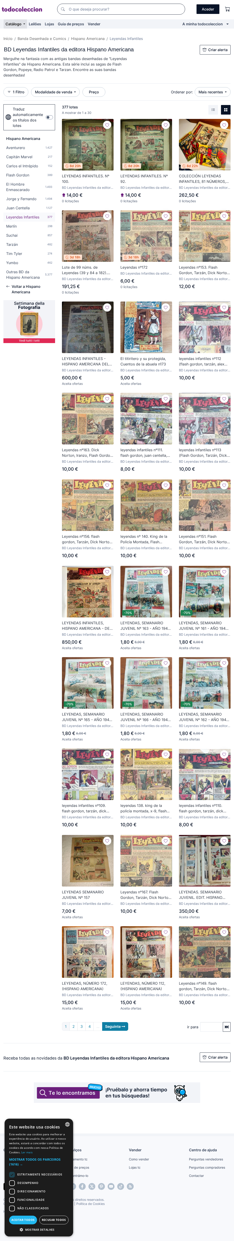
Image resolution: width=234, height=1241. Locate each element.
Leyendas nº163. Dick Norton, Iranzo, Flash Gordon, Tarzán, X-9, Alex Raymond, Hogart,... (87, 453)
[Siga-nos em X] (91, 1186)
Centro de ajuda (203, 1150)
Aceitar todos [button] (23, 1220)
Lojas (49, 24)
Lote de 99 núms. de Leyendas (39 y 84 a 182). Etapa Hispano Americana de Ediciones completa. (87, 270)
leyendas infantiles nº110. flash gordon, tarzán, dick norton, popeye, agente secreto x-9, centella (201, 808)
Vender (94, 24)
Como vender (139, 1159)
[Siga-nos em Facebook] (82, 1186)
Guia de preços (71, 24)
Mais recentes (211, 92)
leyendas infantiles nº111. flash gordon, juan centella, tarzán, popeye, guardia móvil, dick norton (143, 453)
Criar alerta (218, 49)
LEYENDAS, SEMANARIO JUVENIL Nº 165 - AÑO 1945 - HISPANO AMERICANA (87, 717)
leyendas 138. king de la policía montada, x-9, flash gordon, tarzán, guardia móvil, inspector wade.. (143, 808)
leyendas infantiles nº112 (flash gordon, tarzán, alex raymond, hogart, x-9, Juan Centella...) (202, 361)
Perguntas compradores (207, 1167)
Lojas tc (135, 1167)
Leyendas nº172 (134, 267)
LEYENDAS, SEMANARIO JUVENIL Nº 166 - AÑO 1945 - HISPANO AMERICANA (145, 717)
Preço (94, 92)
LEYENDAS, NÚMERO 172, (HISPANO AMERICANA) (84, 986)
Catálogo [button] (13, 24)
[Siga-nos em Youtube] (111, 1186)
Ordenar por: (182, 92)
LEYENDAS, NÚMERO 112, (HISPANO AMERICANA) (142, 986)
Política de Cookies (90, 1204)
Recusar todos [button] (54, 1220)
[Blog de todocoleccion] (130, 1186)
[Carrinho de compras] (227, 9)
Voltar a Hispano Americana (26, 289)
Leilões (35, 24)
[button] (39, 1162)
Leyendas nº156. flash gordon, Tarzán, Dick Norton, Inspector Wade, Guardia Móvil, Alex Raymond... (87, 539)
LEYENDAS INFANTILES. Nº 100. (85, 179)
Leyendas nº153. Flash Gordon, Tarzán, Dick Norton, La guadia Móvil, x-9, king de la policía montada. (204, 270)
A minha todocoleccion (202, 24)
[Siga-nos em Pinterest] (101, 1186)
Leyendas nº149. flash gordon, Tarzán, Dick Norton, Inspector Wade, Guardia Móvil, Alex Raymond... (204, 986)
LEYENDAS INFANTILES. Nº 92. (144, 179)
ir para (192, 1027)
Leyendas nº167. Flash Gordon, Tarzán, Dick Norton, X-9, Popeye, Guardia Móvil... (145, 895)
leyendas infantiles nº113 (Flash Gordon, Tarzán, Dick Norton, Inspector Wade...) (203, 453)
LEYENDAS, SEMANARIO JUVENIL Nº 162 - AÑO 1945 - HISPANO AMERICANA (204, 717)
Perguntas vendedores (206, 1159)
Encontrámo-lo (77, 1176)
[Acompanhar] (107, 125)
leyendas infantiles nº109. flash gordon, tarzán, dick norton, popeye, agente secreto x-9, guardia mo (84, 808)
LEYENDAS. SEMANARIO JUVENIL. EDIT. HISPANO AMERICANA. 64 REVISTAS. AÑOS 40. (202, 895)
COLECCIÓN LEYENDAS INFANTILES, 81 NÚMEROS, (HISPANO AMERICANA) (202, 179)
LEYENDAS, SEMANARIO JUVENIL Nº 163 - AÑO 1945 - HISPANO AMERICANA (145, 626)
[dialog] (39, 1177)
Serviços (74, 1150)
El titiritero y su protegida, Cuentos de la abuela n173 (143, 361)
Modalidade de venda (54, 92)
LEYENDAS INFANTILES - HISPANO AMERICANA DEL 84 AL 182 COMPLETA (85, 361)
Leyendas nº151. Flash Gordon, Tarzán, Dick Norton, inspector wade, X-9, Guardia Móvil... (204, 539)
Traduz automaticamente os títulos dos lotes (28, 117)
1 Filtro (18, 92)
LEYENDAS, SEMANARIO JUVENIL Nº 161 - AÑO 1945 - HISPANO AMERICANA (203, 626)
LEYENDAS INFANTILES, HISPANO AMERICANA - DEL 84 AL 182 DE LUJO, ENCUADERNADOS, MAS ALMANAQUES (87, 626)
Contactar (196, 1176)
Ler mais (27, 1152)
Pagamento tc (77, 1159)
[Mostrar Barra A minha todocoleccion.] (227, 24)
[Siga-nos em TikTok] (120, 1186)
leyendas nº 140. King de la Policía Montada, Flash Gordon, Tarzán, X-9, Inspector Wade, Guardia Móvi (143, 539)
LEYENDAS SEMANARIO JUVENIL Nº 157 (83, 895)
